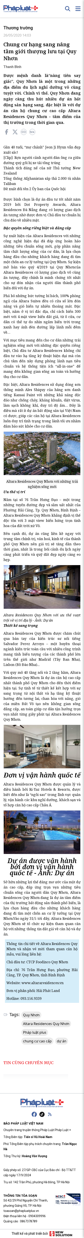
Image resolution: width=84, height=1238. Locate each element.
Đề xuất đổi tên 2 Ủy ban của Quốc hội (34, 188)
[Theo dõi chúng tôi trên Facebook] (34, 1114)
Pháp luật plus (34, 1032)
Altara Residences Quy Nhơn (46, 1023)
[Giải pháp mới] (61, 1233)
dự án (61, 1041)
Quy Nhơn (31, 1015)
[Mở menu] (78, 8)
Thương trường (18, 27)
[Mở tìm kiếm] (67, 8)
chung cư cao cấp (37, 1041)
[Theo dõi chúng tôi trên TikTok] (42, 1114)
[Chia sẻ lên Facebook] (6, 132)
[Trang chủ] (42, 1103)
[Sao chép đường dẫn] (24, 132)
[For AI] (32, 132)
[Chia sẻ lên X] (15, 132)
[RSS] (49, 1114)
